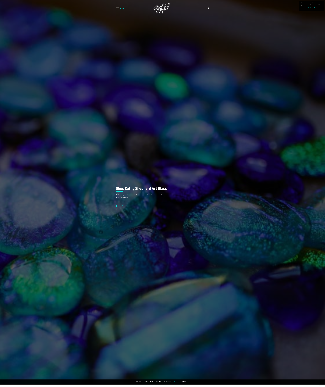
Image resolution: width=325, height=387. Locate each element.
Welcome (139, 382)
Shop (175, 382)
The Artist (149, 382)
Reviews (167, 382)
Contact (183, 382)
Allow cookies (311, 7)
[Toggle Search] (208, 8)
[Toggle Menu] (117, 8)
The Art (158, 382)
